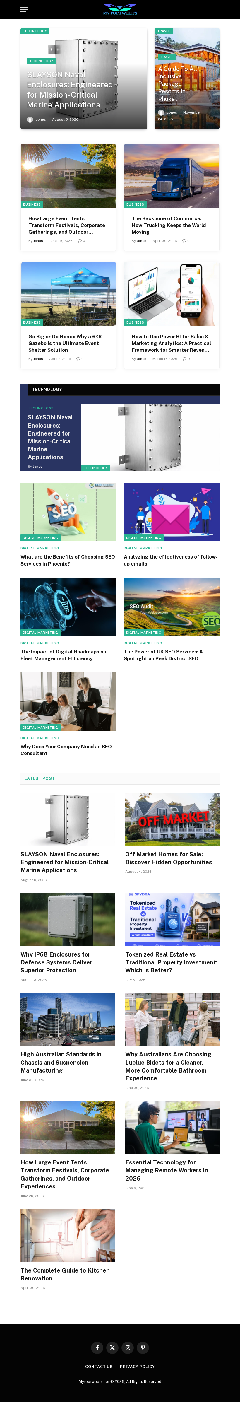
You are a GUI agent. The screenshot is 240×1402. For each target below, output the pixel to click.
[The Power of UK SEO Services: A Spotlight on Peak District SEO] (172, 607)
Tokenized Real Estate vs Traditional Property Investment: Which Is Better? (171, 962)
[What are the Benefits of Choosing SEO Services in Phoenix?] (68, 512)
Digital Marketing (40, 537)
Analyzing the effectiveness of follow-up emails (171, 560)
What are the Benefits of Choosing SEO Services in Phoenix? (67, 560)
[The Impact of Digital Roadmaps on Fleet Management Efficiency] (68, 607)
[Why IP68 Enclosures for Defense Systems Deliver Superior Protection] (67, 919)
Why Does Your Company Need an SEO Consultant (66, 750)
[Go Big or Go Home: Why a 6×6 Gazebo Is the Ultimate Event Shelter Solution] (68, 294)
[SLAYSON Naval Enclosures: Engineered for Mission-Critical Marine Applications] (150, 437)
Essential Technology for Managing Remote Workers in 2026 (166, 1170)
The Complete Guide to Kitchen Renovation (65, 1274)
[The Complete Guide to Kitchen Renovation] (67, 1235)
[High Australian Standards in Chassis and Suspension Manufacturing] (67, 1019)
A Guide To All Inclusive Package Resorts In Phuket (177, 83)
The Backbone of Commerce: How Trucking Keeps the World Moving (169, 225)
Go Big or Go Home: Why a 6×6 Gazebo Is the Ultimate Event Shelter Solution (65, 343)
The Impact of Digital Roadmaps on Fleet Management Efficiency (63, 655)
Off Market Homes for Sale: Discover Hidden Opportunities (168, 858)
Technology (35, 31)
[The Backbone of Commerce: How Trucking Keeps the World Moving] (171, 176)
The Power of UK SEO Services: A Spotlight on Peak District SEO (163, 655)
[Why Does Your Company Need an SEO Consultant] (68, 701)
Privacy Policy (137, 1367)
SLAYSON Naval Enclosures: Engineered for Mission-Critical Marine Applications (70, 90)
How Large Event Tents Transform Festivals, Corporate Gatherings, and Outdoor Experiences (66, 225)
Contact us (99, 1367)
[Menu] (24, 9)
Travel (163, 31)
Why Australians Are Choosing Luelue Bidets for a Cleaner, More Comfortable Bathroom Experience (168, 1066)
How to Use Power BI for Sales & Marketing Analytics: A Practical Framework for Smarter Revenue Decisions (171, 344)
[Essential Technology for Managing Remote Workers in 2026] (172, 1127)
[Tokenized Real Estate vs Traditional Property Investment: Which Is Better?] (172, 919)
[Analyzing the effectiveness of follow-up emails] (172, 512)
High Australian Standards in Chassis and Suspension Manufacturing (61, 1062)
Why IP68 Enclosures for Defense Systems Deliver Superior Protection (56, 962)
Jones (41, 119)
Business (32, 204)
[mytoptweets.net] (120, 9)
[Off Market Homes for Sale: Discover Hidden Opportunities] (172, 819)
